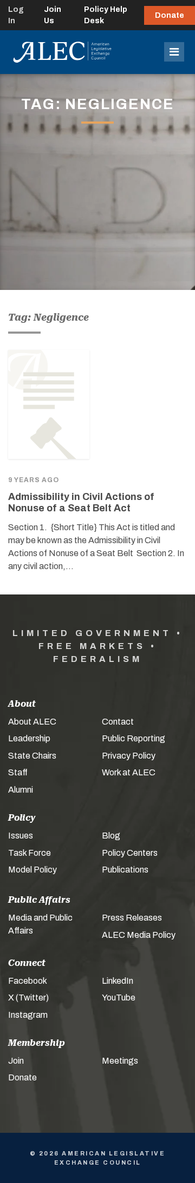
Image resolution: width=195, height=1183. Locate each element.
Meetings (120, 1060)
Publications (125, 869)
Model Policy (32, 869)
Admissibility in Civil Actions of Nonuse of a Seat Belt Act (81, 502)
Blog (111, 835)
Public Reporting (133, 738)
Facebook (27, 980)
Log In (16, 15)
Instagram (28, 1014)
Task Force (29, 852)
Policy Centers (130, 852)
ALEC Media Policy (139, 934)
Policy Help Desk (105, 15)
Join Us (52, 15)
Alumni (20, 789)
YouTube (118, 997)
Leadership (29, 738)
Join (16, 1060)
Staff (18, 772)
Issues (20, 835)
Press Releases (132, 917)
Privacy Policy (128, 755)
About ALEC (32, 721)
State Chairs (32, 755)
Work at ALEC (128, 772)
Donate (169, 15)
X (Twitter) (28, 997)
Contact (118, 721)
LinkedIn (117, 980)
